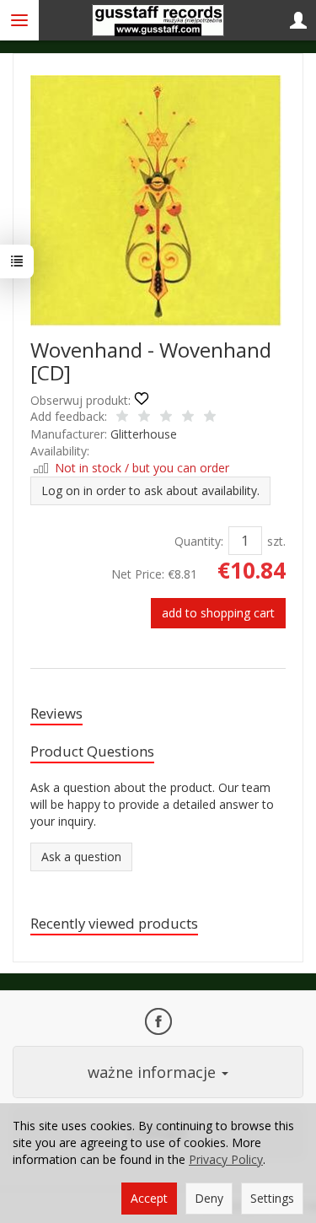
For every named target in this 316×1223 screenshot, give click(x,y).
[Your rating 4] (188, 417)
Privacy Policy (226, 1159)
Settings (272, 1198)
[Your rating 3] (166, 417)
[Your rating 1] (122, 417)
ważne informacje (154, 1072)
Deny (209, 1198)
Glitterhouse (143, 434)
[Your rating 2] (144, 417)
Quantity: (198, 541)
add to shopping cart (218, 613)
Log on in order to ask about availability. (150, 490)
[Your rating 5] (210, 417)
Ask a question (81, 857)
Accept (149, 1198)
